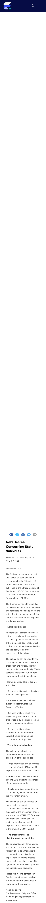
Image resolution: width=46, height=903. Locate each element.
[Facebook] (11, 534)
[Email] (35, 534)
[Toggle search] (33, 6)
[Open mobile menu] (40, 6)
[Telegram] (29, 534)
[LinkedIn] (23, 534)
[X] (17, 534)
